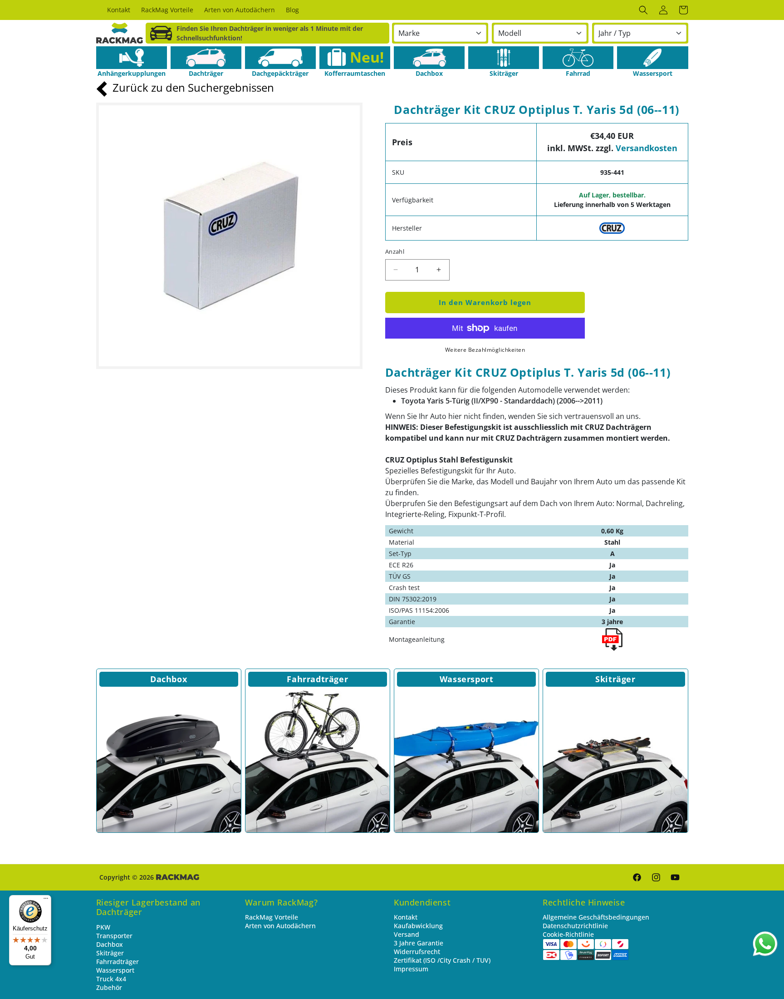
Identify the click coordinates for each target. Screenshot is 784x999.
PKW (103, 927)
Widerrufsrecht (417, 951)
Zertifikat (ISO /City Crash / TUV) (442, 960)
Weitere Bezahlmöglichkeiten (485, 350)
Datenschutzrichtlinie (575, 925)
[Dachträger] (206, 57)
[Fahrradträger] (317, 760)
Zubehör (109, 987)
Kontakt (405, 917)
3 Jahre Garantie (418, 943)
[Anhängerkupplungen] (131, 57)
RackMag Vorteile (271, 917)
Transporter (114, 935)
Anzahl (394, 251)
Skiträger (615, 679)
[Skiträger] (503, 57)
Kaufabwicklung (418, 925)
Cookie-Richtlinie (568, 934)
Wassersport (467, 679)
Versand (406, 934)
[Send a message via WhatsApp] (765, 944)
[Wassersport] (652, 57)
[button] (643, 10)
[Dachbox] (429, 57)
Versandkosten (646, 148)
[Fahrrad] (578, 57)
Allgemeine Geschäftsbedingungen (596, 917)
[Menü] (45, 900)
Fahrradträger (317, 679)
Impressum (411, 969)
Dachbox (168, 679)
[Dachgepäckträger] (280, 57)
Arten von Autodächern (280, 925)
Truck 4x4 (111, 978)
